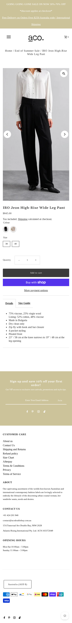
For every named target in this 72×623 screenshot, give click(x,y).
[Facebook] (27, 412)
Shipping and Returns (14, 449)
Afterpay (7, 461)
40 (15, 243)
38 (6, 243)
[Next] (64, 134)
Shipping (22, 219)
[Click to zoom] (63, 73)
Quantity (7, 260)
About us (8, 441)
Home (8, 50)
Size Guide (24, 303)
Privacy (7, 469)
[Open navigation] (9, 37)
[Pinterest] (32, 412)
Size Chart (8, 457)
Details (9, 303)
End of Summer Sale (27, 50)
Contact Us (9, 445)
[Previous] (7, 134)
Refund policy (10, 453)
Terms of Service (12, 474)
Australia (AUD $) (17, 584)
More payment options (36, 290)
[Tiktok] (44, 412)
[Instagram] (38, 412)
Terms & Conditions (13, 465)
